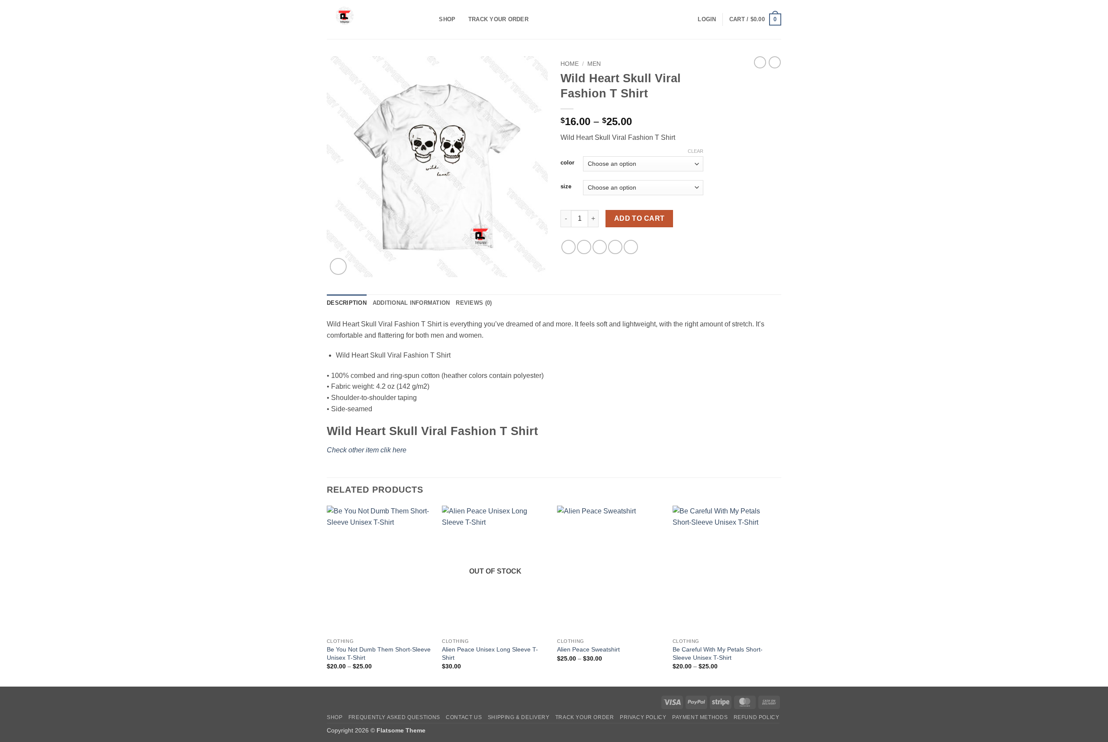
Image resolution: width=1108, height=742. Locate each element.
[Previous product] (775, 62)
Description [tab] (347, 303)
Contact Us (464, 717)
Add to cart (639, 218)
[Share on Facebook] (568, 247)
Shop (447, 19)
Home (569, 64)
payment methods (700, 717)
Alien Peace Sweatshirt (588, 649)
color (567, 163)
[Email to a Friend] (600, 247)
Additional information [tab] (411, 303)
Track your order (498, 19)
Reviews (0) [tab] (474, 303)
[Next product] (760, 62)
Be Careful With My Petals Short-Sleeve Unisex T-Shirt (718, 653)
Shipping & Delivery (519, 717)
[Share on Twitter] (584, 247)
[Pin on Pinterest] (615, 247)
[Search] (429, 19)
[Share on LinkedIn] (631, 247)
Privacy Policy (643, 717)
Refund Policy (756, 717)
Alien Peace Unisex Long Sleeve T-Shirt (490, 653)
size (565, 187)
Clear (695, 151)
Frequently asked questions (394, 717)
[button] (707, 19)
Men (594, 64)
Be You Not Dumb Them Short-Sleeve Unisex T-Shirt (379, 653)
